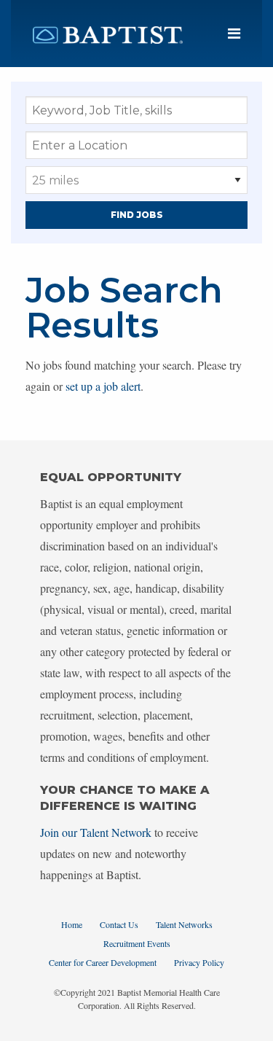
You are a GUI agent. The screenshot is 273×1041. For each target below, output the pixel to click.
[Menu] (234, 34)
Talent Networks (184, 924)
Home (71, 924)
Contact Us (119, 924)
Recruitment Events (136, 943)
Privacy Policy (199, 962)
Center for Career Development (103, 962)
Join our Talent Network (95, 832)
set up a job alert (103, 386)
